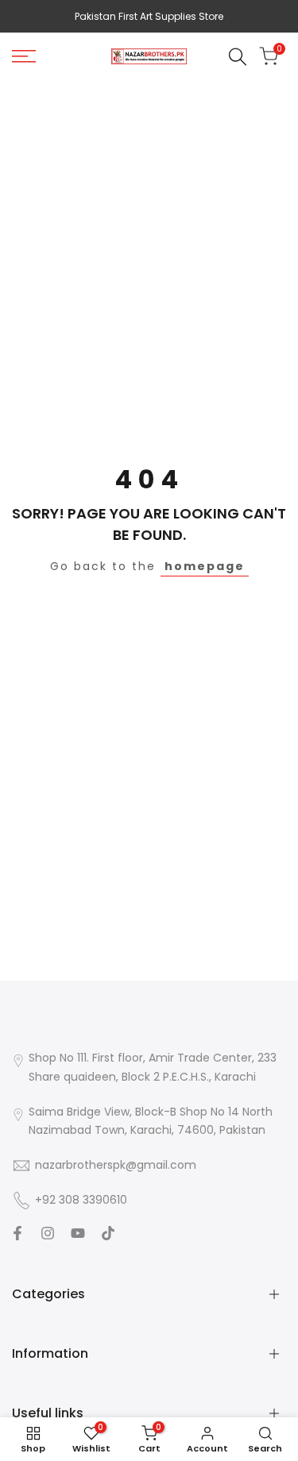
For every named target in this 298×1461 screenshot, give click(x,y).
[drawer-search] (237, 57)
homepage (204, 566)
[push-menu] (24, 56)
